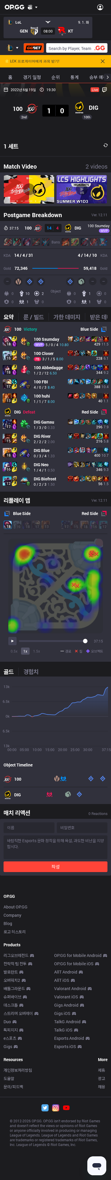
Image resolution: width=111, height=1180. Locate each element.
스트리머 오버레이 (18, 1013)
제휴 (101, 1070)
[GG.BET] (34, 48)
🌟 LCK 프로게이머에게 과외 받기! (32, 61)
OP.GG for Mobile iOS (74, 963)
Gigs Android (66, 1005)
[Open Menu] (100, 7)
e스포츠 (10, 1038)
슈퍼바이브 (12, 997)
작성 (56, 866)
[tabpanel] (55, 406)
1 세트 (11, 146)
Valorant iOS (66, 997)
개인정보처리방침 (18, 1070)
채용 (101, 1086)
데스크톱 (11, 1005)
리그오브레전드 (16, 955)
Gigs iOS (62, 1013)
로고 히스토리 (15, 931)
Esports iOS (65, 1046)
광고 (101, 1078)
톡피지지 (11, 1030)
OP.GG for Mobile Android (78, 955)
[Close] (102, 61)
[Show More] (33, 7)
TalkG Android (67, 1021)
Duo (7, 1021)
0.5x (14, 651)
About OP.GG (16, 907)
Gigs (8, 1046)
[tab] (11, 317)
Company (12, 915)
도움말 (9, 1078)
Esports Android (69, 1038)
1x (25, 651)
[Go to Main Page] (14, 7)
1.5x (36, 651)
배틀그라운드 (14, 988)
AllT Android (65, 972)
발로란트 (11, 972)
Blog (8, 923)
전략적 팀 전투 (15, 963)
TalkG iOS (63, 1030)
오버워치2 (12, 980)
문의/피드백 (13, 1086)
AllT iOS (61, 980)
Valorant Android (70, 988)
